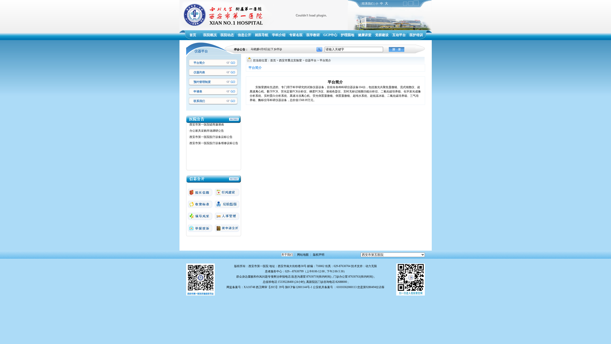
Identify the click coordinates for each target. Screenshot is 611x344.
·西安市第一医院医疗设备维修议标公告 (213, 137)
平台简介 (199, 62)
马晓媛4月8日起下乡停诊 (266, 49)
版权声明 (318, 254)
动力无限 (371, 266)
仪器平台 (310, 60)
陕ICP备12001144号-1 (298, 287)
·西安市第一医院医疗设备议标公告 (210, 131)
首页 (273, 60)
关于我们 (287, 254)
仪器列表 (199, 72)
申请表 (198, 91)
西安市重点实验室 (290, 60)
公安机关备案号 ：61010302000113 (335, 287)
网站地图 (303, 254)
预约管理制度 (202, 82)
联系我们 (368, 3)
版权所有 (240, 266)
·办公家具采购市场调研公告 (206, 125)
